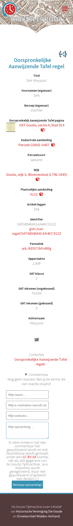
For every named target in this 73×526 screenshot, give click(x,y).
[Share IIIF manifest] (36, 339)
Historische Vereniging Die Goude (39, 511)
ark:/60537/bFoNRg (36, 248)
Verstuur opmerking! (27, 485)
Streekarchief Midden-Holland (38, 516)
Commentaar (38, 374)
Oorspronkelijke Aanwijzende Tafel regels (40, 361)
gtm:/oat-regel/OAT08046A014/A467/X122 (36, 231)
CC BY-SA (29, 457)
